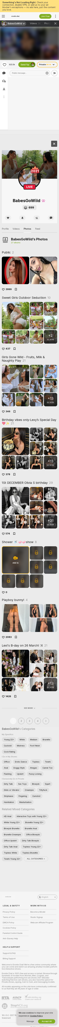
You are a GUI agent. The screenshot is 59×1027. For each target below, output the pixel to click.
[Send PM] (51, 217)
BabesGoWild (10, 728)
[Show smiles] (47, 73)
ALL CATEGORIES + (36, 859)
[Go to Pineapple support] (5, 1006)
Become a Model (37, 912)
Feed (37, 228)
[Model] (54, 144)
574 (8, 533)
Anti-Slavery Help (10, 939)
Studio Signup (36, 917)
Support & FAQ (9, 953)
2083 (9, 637)
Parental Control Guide (12, 933)
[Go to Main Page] (18, 16)
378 (8, 474)
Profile (5, 228)
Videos (35, 23)
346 (8, 411)
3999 (9, 289)
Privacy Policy (9, 912)
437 (8, 348)
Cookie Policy (36, 1016)
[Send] (54, 73)
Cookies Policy (9, 928)
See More (28, 708)
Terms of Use (9, 917)
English (45, 897)
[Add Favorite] (5, 65)
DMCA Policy (8, 923)
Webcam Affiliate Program (41, 923)
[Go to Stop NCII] (19, 1006)
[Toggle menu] (3, 16)
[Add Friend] (36, 217)
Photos (50, 23)
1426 (8, 696)
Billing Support (9, 959)
